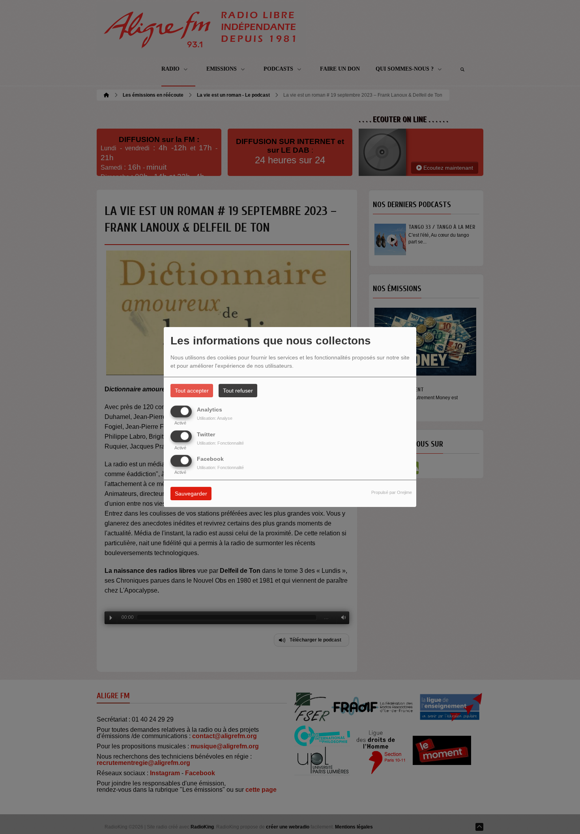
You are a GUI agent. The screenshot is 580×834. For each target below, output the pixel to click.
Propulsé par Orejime (391, 492)
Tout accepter (192, 390)
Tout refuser (238, 390)
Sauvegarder (191, 493)
